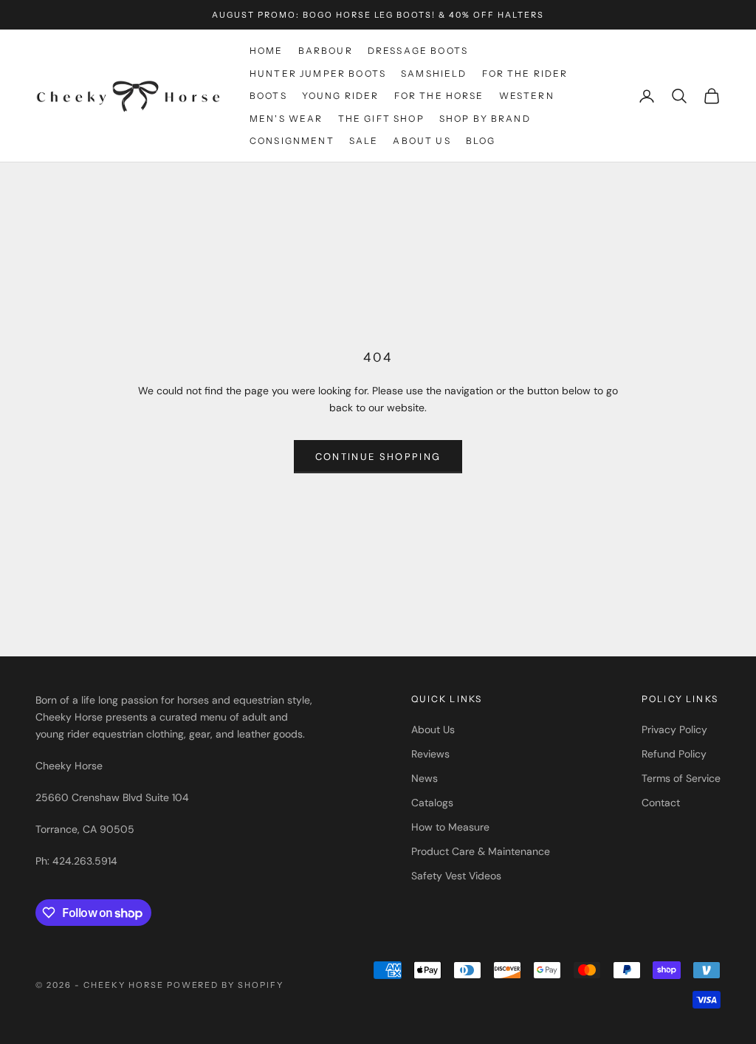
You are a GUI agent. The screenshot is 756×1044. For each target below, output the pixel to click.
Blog (481, 140)
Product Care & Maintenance (480, 851)
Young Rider (340, 95)
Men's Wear (286, 118)
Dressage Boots (418, 50)
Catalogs (432, 802)
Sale (364, 140)
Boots (268, 95)
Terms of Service (681, 778)
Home (267, 50)
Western (526, 95)
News (424, 778)
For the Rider (525, 73)
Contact (661, 802)
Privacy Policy (674, 729)
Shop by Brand (485, 118)
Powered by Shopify (225, 985)
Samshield (434, 73)
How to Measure (450, 827)
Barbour (325, 50)
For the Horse (439, 95)
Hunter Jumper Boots (318, 73)
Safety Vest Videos (456, 875)
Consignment (292, 140)
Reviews (430, 753)
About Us (421, 140)
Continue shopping (378, 456)
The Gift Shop (381, 118)
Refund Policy (674, 753)
